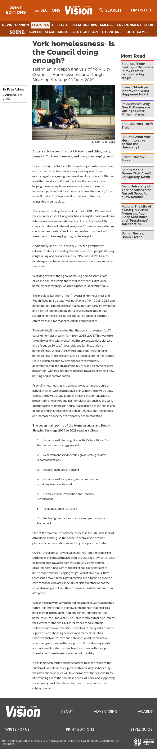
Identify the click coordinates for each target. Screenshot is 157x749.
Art (95, 32)
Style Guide (141, 729)
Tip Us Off (141, 10)
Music (63, 32)
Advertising (106, 711)
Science (107, 25)
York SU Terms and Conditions (94, 740)
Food (129, 32)
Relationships (84, 25)
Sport (149, 25)
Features (40, 25)
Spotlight (80, 32)
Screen (35, 32)
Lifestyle (60, 25)
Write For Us (17, 729)
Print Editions (16, 10)
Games (142, 32)
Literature (112, 32)
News (7, 25)
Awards (145, 711)
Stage (50, 32)
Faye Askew (15, 89)
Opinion (22, 25)
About (67, 711)
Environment (129, 25)
